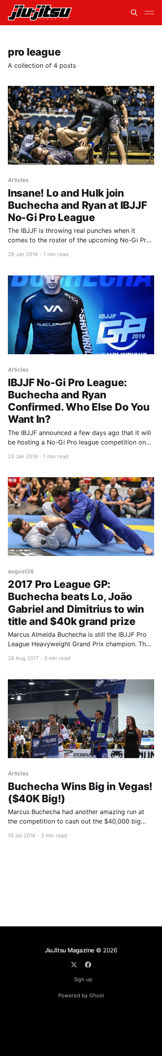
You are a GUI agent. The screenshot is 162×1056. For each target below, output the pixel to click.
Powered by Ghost (81, 995)
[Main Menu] (149, 13)
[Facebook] (88, 964)
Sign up (83, 979)
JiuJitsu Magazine (69, 950)
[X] (74, 964)
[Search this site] (134, 12)
